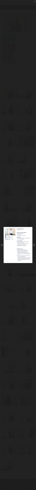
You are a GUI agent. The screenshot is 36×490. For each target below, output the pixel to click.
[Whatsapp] (10, 239)
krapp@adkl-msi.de (9, 237)
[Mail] (12, 239)
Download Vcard (9, 236)
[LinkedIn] (9, 239)
